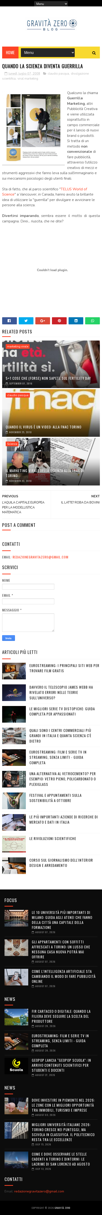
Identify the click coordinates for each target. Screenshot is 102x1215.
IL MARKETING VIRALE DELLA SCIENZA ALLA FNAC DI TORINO (45, 473)
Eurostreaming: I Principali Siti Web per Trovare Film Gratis (64, 668)
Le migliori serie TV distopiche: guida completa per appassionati (62, 711)
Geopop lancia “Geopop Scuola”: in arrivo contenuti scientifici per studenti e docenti (61, 1065)
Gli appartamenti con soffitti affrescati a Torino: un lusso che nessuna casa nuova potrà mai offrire (61, 949)
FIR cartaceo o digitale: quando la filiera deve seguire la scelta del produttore (61, 1016)
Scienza (12, 444)
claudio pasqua (58, 74)
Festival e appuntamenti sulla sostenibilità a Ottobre (55, 797)
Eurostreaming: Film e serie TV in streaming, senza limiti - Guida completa (58, 757)
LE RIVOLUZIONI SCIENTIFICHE (52, 838)
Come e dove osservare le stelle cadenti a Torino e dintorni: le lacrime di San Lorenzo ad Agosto (61, 1159)
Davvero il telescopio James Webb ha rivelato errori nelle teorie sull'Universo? (61, 692)
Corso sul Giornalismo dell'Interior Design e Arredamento (61, 862)
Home (10, 52)
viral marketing (28, 79)
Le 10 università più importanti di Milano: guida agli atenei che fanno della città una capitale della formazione (62, 920)
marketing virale (17, 346)
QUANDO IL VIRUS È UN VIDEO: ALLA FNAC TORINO (43, 426)
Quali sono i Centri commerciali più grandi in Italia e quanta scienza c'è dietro (60, 736)
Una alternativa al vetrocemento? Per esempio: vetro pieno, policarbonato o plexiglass (62, 779)
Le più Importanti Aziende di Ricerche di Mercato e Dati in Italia (63, 819)
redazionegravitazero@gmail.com (40, 556)
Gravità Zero (62, 1208)
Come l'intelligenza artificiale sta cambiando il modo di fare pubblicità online (64, 976)
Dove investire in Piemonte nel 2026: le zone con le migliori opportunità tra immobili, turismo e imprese (63, 1105)
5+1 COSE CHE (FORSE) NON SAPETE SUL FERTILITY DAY (48, 378)
